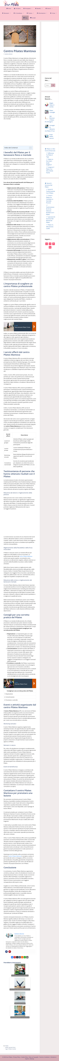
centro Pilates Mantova (25, 556)
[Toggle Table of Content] (29, 148)
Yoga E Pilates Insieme (10, 1049)
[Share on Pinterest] (15, 957)
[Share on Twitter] (17, 957)
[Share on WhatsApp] (25, 957)
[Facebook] (6, 951)
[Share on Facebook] (12, 957)
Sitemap (32, 1058)
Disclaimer (53, 1057)
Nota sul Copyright (33, 1057)
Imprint (27, 1058)
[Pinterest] (9, 951)
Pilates (6, 1045)
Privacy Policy (16, 1057)
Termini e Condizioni (44, 1057)
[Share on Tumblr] (20, 957)
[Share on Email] (27, 957)
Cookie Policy (24, 1057)
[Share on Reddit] (22, 957)
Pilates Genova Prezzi (10, 1047)
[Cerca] (53, 85)
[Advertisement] (20, 133)
